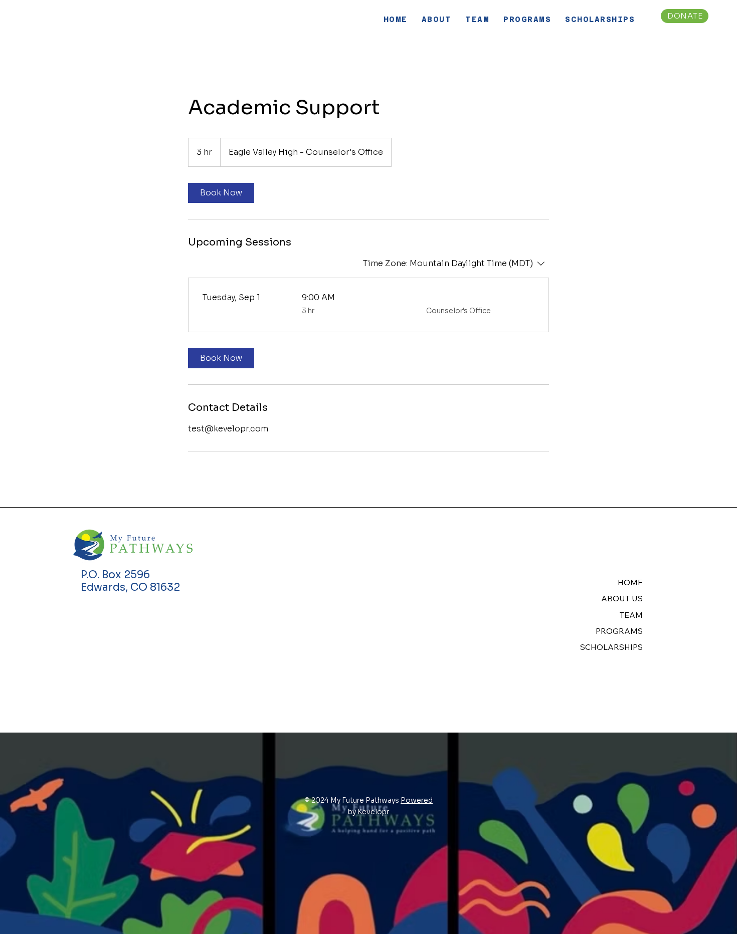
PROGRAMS (619, 631)
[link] (221, 193)
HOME (630, 582)
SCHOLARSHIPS (611, 647)
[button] (437, 19)
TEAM (631, 615)
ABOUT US (622, 598)
